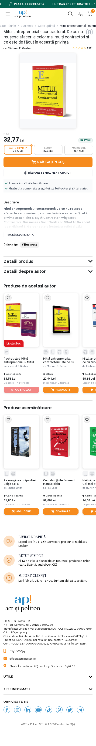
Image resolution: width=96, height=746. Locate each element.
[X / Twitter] (69, 709)
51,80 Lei (10, 500)
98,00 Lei (49, 500)
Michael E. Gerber (20, 48)
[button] (7, 14)
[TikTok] (48, 709)
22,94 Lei (49, 378)
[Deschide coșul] (90, 13)
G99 (72, 724)
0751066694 (17, 651)
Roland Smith (15, 487)
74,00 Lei (88, 500)
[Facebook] (6, 709)
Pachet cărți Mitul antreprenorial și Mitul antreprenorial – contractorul (19, 360)
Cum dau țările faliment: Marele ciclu (59, 482)
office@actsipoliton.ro (23, 658)
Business (27, 25)
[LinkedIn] (27, 709)
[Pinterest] (59, 709)
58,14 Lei (88, 378)
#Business (30, 244)
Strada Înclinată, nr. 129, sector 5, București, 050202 (42, 666)
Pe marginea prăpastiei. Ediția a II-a (20, 482)
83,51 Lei (10, 378)
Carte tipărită (46, 25)
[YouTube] (38, 709)
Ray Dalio (52, 487)
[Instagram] (17, 709)
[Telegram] (80, 709)
